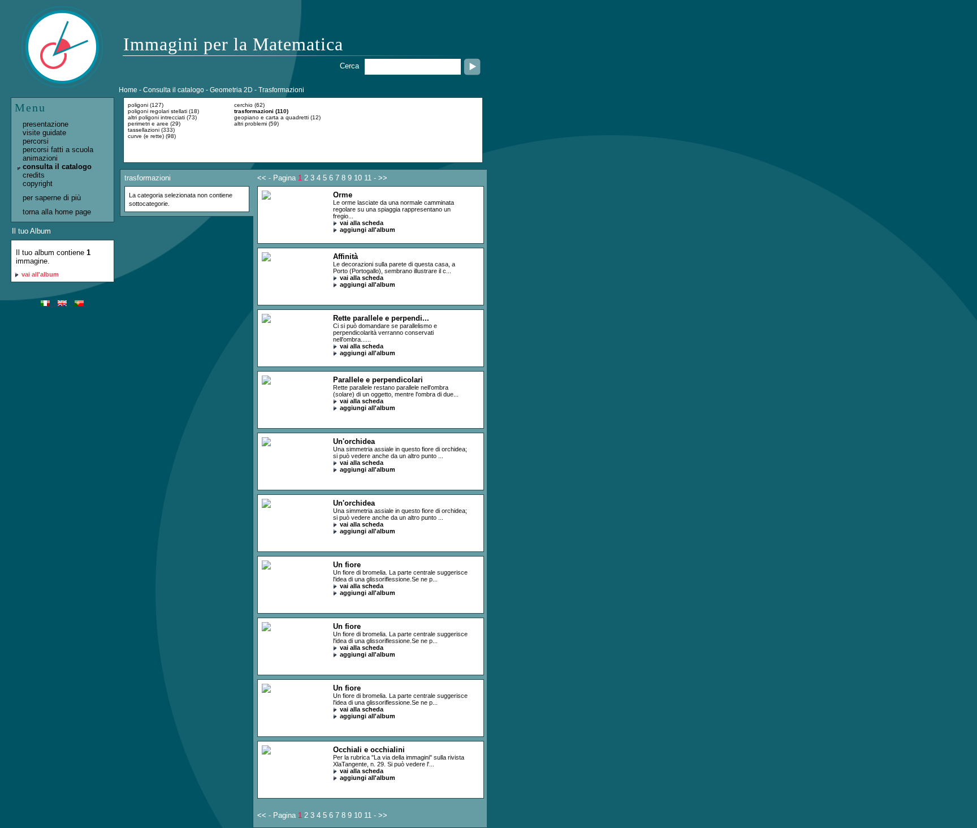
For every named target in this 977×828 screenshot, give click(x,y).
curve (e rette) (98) (152, 136)
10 (358, 178)
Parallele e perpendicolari (378, 380)
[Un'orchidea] (266, 443)
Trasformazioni (281, 90)
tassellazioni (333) (151, 130)
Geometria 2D (231, 90)
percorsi (36, 141)
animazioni (40, 158)
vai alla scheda (361, 222)
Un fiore (347, 564)
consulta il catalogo (57, 166)
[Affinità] (266, 259)
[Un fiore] (266, 567)
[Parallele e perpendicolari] (266, 382)
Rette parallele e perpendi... (381, 318)
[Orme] (266, 197)
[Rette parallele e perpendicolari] (266, 320)
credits (34, 175)
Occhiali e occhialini (369, 749)
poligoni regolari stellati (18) (163, 111)
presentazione (45, 124)
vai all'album (40, 274)
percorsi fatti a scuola (58, 149)
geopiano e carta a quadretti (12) (277, 117)
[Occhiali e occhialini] (266, 752)
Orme (342, 195)
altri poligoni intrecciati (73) (162, 117)
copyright (38, 183)
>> (382, 178)
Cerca (349, 66)
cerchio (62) (249, 105)
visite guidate (44, 132)
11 (367, 178)
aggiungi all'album (367, 229)
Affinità (345, 256)
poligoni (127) (145, 105)
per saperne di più (52, 197)
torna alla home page (57, 212)
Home (128, 90)
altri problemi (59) (256, 123)
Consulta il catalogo (173, 90)
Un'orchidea (354, 441)
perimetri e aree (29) (154, 123)
